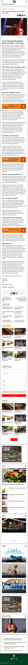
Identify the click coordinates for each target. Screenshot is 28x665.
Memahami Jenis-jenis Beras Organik (16, 494)
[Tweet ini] (20, 15)
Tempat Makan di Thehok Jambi (11, 528)
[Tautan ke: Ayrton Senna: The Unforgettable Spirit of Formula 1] (14, 625)
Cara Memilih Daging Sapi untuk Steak (16, 507)
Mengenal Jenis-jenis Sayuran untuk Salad (12, 484)
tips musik (11, 287)
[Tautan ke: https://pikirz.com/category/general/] (25, 546)
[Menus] (2, 1)
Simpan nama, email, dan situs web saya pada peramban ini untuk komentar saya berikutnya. (14, 392)
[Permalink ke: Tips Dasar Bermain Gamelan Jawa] (20, 342)
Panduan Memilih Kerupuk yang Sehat (16, 501)
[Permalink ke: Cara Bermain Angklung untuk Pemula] (8, 354)
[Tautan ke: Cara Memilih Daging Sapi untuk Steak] (4, 509)
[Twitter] (14, 293)
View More (14, 439)
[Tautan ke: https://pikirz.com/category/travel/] (25, 516)
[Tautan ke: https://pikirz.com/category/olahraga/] (25, 616)
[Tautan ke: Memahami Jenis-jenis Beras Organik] (4, 496)
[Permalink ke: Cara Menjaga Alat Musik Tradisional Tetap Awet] (8, 331)
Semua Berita (12, 663)
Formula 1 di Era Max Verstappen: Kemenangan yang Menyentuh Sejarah (14, 647)
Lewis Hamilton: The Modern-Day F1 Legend (13, 650)
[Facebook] (11, 293)
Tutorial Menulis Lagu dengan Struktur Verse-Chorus (20, 299)
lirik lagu (5, 287)
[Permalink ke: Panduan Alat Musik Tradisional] (20, 354)
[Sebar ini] (18, 15)
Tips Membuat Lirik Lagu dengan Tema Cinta (7, 299)
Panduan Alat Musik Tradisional (19, 316)
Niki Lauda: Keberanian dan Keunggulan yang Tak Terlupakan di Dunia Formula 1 (14, 643)
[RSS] (16, 293)
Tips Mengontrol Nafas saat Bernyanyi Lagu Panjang (20, 321)
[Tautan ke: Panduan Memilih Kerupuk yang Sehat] (4, 503)
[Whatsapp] (25, 15)
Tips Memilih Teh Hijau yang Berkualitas (16, 488)
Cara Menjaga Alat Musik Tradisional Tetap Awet (7, 308)
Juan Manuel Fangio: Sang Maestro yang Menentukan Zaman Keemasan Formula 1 (13, 639)
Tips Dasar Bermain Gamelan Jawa (19, 312)
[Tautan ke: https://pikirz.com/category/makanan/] (25, 466)
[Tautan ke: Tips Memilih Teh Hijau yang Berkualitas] (4, 490)
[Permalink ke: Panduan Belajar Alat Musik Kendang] (20, 331)
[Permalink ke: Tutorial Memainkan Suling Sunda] (8, 342)
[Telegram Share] (22, 15)
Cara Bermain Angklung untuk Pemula (7, 316)
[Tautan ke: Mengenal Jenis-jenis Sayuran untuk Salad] (14, 475)
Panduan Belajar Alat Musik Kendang (19, 308)
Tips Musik (4, 15)
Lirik (3, 281)
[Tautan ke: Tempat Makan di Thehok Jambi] (14, 525)
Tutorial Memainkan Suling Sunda (7, 312)
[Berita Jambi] (14, 1)
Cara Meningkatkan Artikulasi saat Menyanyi (7, 321)
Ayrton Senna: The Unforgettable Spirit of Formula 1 (15, 635)
